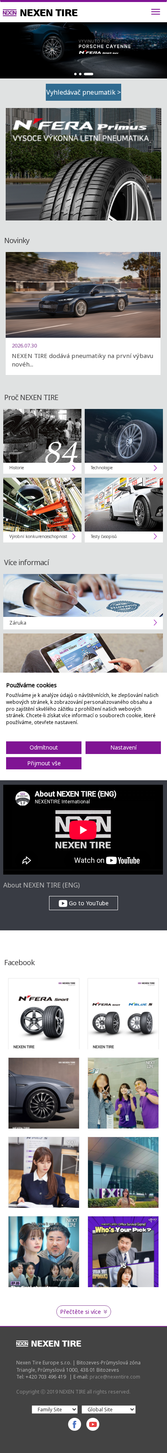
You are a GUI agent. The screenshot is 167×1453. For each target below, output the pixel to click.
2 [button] (80, 74)
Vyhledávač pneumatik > (83, 92)
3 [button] (88, 74)
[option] (83, 50)
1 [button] (75, 74)
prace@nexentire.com (115, 1376)
